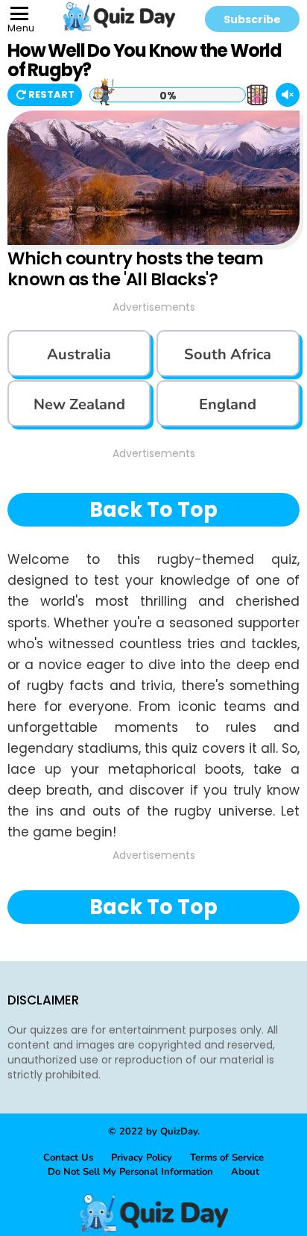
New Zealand (79, 404)
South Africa (227, 354)
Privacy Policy (141, 1158)
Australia (79, 354)
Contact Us (68, 1158)
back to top (153, 509)
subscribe (252, 19)
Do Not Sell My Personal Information (130, 1172)
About (245, 1172)
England (227, 404)
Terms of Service (227, 1158)
